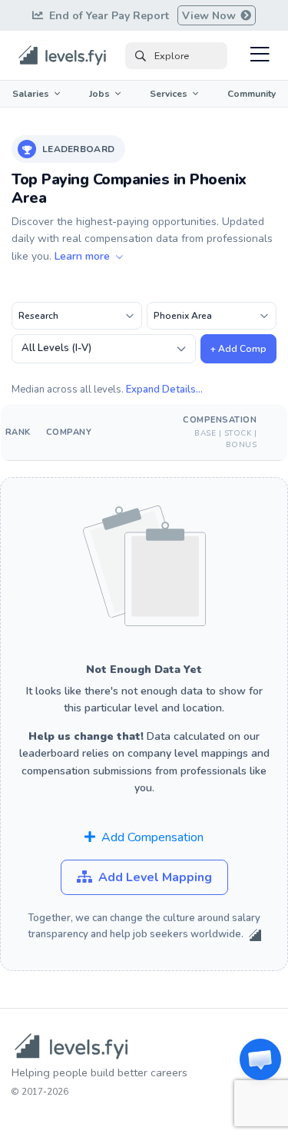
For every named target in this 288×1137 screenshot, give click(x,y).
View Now (210, 15)
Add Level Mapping (155, 877)
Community (251, 94)
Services (168, 94)
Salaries (30, 94)
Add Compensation (152, 837)
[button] (260, 1059)
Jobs (99, 94)
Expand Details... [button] (164, 389)
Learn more (84, 256)
